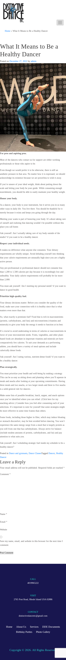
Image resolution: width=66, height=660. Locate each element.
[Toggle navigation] (60, 22)
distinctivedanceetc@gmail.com (33, 616)
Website (3, 529)
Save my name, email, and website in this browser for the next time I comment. (31, 543)
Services (34, 626)
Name (3, 514)
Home (7, 31)
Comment (5, 474)
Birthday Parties (24, 632)
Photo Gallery (43, 632)
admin (33, 61)
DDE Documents (51, 626)
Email (3, 522)
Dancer (52, 453)
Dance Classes (35, 453)
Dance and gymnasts (18, 453)
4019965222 (33, 583)
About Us (21, 626)
